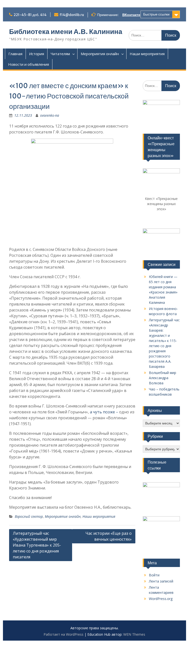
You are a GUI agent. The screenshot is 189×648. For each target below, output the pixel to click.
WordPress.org (161, 598)
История (36, 53)
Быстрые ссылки (156, 14)
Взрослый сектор (29, 516)
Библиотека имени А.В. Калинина (65, 31)
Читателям (60, 53)
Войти (154, 575)
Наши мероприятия (147, 53)
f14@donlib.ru (72, 15)
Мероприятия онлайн (100, 53)
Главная (15, 53)
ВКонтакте (131, 15)
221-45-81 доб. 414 (30, 15)
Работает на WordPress (63, 634)
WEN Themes (134, 634)
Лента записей (161, 581)
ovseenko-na (49, 115)
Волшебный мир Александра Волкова (162, 377)
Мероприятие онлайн (62, 516)
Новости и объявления (28, 64)
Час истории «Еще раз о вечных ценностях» (108, 536)
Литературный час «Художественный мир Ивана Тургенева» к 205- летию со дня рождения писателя (37, 545)
